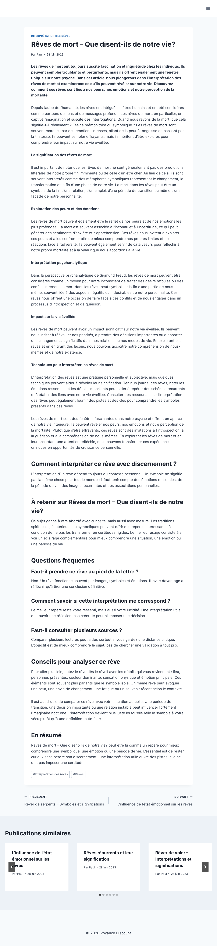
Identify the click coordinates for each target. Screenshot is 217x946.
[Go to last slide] (11, 867)
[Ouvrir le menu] (208, 8)
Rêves (78, 774)
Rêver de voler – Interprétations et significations (173, 859)
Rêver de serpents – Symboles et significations (64, 800)
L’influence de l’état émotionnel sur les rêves (155, 800)
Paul (39, 54)
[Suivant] (205, 867)
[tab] (100, 895)
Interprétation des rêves (50, 774)
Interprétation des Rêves (50, 36)
